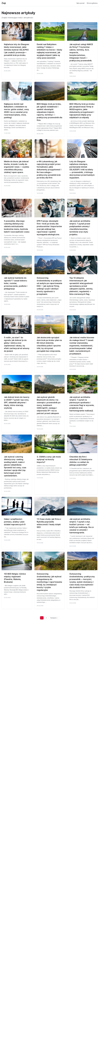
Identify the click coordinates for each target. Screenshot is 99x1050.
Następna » (54, 618)
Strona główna (92, 3)
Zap (4, 3)
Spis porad (80, 3)
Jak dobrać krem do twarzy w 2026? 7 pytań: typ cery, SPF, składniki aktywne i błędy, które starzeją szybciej (16, 402)
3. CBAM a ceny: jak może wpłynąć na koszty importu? (49, 459)
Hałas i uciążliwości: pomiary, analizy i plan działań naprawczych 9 (14, 522)
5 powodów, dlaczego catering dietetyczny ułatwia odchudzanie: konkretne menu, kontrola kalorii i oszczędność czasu (16, 226)
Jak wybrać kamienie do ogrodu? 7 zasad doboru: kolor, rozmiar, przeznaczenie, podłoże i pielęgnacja (15, 283)
